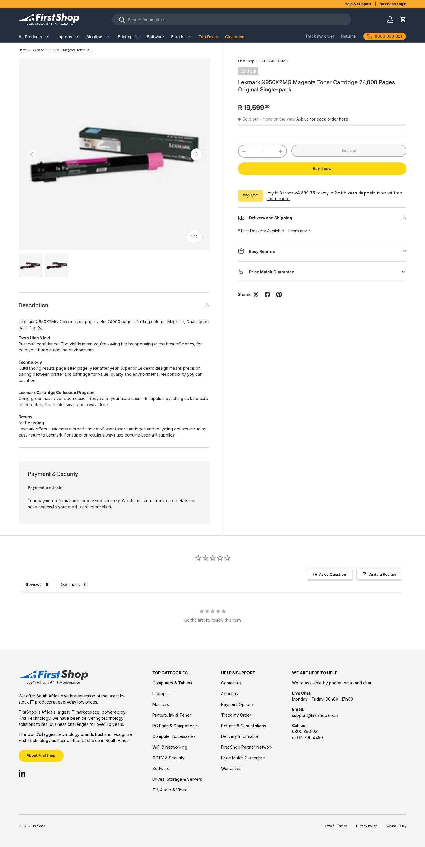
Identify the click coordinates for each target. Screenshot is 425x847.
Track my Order (236, 714)
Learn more (278, 199)
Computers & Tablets (172, 682)
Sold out (349, 150)
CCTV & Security (168, 757)
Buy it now (322, 168)
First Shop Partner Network (247, 747)
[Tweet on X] (256, 294)
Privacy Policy (366, 826)
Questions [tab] (70, 584)
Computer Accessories (174, 736)
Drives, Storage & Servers (177, 779)
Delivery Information (240, 736)
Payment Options (237, 704)
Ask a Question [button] (332, 574)
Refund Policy (396, 826)
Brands (177, 36)
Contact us (231, 682)
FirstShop (246, 61)
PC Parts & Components (175, 725)
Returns (348, 36)
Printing (125, 36)
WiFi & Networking (169, 747)
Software (155, 36)
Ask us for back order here (322, 119)
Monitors (95, 36)
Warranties (231, 768)
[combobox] (231, 19)
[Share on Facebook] (267, 294)
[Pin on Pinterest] (279, 294)
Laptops (64, 36)
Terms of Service (335, 826)
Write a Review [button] (382, 574)
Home (23, 50)
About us (229, 693)
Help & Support (358, 4)
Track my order (319, 36)
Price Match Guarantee (243, 757)
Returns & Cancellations (243, 725)
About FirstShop (41, 755)
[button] (403, 19)
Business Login (393, 4)
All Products (30, 36)
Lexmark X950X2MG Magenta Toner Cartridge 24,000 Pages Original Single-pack (62, 50)
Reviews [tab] (33, 584)
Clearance (234, 36)
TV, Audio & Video (170, 789)
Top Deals (208, 36)
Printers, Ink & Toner (171, 714)
